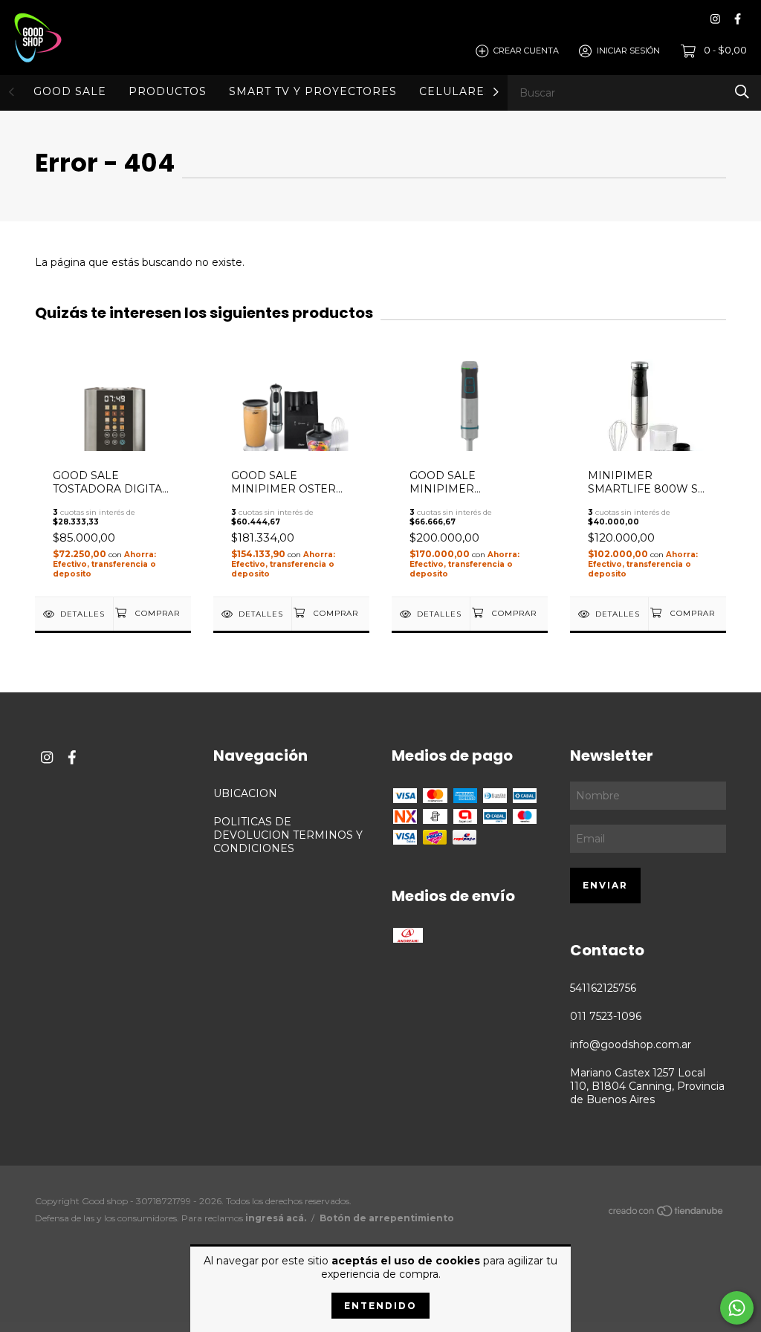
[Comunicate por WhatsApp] (737, 1308)
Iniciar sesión (628, 50)
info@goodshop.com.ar (630, 1044)
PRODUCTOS (168, 91)
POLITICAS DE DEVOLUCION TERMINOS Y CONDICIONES (288, 835)
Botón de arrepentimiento (387, 1218)
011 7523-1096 (605, 1016)
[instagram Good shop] (715, 18)
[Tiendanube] (666, 1214)
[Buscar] (742, 92)
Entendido (380, 1305)
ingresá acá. (275, 1218)
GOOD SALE (69, 91)
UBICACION (245, 793)
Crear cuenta (526, 50)
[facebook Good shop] (737, 18)
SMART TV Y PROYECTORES (313, 91)
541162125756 (603, 988)
